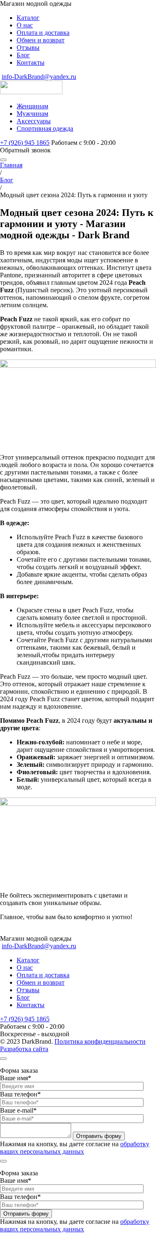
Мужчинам (32, 113)
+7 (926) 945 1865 (25, 142)
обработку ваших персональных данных (74, 1147)
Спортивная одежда (45, 128)
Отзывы (28, 47)
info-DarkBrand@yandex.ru (39, 76)
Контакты (31, 62)
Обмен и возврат (40, 40)
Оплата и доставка (43, 32)
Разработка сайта (24, 1048)
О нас (25, 25)
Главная (11, 165)
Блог (23, 55)
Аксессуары (34, 121)
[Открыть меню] (3, 160)
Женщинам (32, 106)
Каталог (28, 17)
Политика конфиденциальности (100, 1041)
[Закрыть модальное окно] (3, 1058)
